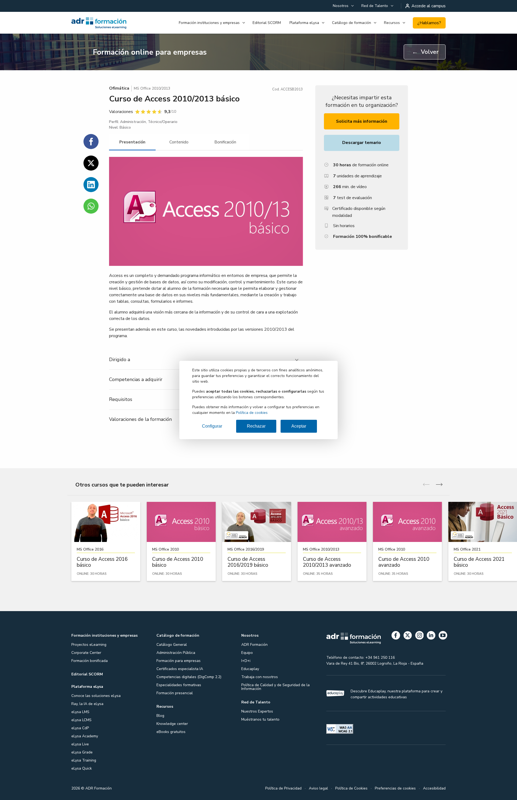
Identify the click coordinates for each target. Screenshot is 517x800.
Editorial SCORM (267, 22)
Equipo (247, 652)
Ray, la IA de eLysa (87, 703)
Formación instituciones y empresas (209, 22)
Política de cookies (252, 412)
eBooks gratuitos (171, 731)
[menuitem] (343, 6)
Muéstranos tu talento (260, 719)
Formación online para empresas (150, 52)
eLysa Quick (81, 768)
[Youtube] (443, 636)
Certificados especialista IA (179, 668)
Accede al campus (428, 6)
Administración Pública (175, 652)
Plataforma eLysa (304, 22)
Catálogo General (171, 644)
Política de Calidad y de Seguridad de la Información (275, 686)
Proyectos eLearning (88, 644)
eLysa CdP (80, 728)
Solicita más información (361, 121)
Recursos (392, 22)
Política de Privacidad (283, 788)
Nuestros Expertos (257, 711)
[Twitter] (407, 636)
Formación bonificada (89, 660)
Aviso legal (318, 788)
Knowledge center (172, 723)
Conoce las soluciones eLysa (96, 695)
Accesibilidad (434, 788)
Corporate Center (86, 652)
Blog (160, 715)
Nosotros (340, 5)
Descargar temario (361, 143)
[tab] (132, 142)
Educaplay (250, 668)
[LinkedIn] (431, 636)
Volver (425, 52)
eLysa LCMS (81, 720)
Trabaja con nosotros (259, 676)
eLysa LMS (80, 711)
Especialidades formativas (178, 685)
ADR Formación (254, 644)
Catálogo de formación (351, 22)
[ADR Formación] (99, 23)
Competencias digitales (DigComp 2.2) (188, 676)
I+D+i (245, 660)
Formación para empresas (178, 660)
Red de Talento (374, 5)
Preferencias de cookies (395, 788)
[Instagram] (419, 636)
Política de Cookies (351, 788)
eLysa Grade (82, 752)
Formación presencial (174, 693)
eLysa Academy (84, 736)
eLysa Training (83, 760)
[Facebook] (396, 636)
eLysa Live (80, 744)
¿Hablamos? (429, 23)
